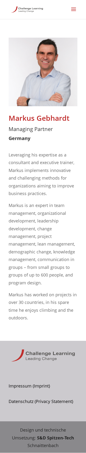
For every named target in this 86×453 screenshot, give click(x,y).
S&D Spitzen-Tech (55, 438)
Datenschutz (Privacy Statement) (41, 401)
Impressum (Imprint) (29, 386)
